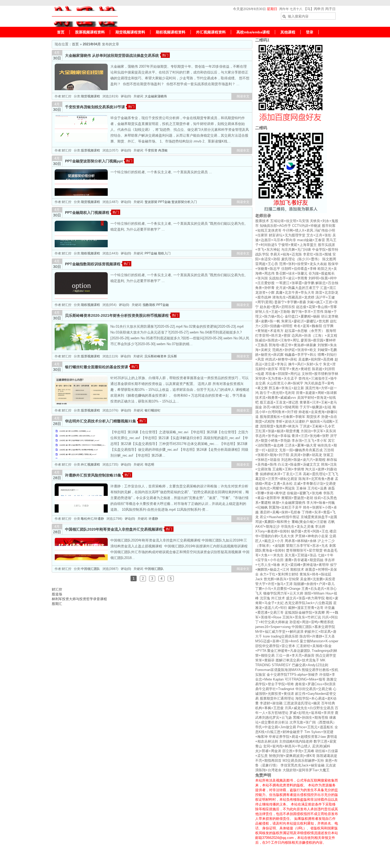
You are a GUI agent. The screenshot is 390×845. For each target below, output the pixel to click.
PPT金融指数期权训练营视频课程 (92, 264)
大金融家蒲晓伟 (156, 96)
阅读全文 (243, 96)
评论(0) (126, 96)
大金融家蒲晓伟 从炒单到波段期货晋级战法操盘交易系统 (112, 55)
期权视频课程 (90, 253)
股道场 (57, 594)
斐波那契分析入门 (184, 202)
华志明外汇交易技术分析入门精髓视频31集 (100, 421)
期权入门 (164, 253)
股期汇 (57, 604)
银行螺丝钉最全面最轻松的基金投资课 (96, 367)
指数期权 (149, 305)
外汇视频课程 (90, 464)
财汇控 (57, 589)
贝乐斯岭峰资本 (155, 356)
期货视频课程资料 (130, 32)
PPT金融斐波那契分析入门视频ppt (94, 161)
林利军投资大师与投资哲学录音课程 (79, 599)
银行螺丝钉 (153, 410)
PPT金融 (164, 202)
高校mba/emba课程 (253, 32)
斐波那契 (151, 202)
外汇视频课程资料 (211, 32)
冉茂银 (163, 150)
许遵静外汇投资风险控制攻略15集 (93, 475)
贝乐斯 (172, 356)
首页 (60, 32)
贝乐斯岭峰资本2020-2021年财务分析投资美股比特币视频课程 (117, 315)
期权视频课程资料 (170, 32)
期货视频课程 (90, 96)
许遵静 (153, 519)
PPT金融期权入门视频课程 (87, 212)
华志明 (149, 464)
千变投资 (151, 150)
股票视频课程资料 (90, 32)
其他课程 (287, 32)
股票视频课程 (90, 150)
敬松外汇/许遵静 (92, 519)
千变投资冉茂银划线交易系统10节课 (95, 107)
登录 (309, 32)
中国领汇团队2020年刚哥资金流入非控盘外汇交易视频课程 (114, 529)
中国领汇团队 (90, 569)
